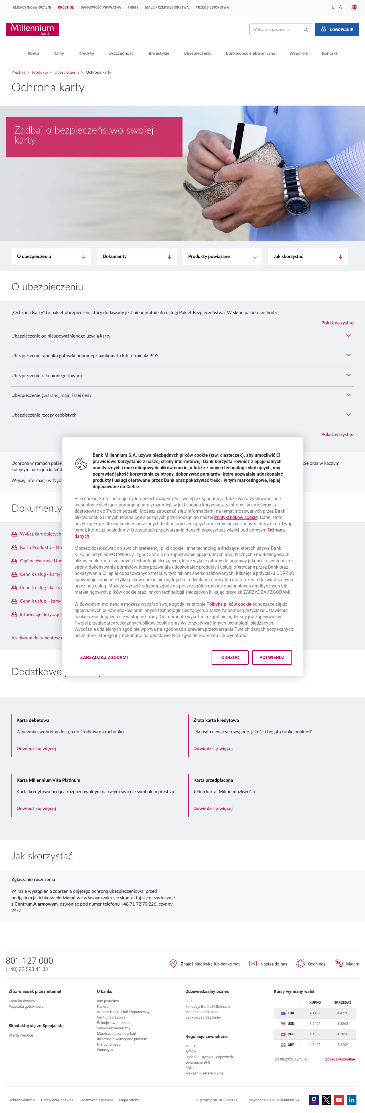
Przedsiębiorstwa (212, 7)
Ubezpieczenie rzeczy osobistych (44, 415)
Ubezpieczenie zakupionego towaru (46, 375)
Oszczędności (121, 53)
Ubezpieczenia (198, 53)
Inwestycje (159, 53)
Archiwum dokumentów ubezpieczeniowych (55, 638)
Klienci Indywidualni (32, 7)
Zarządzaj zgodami (107, 659)
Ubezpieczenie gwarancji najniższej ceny (51, 395)
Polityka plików (228, 604)
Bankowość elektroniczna (250, 53)
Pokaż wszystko (337, 323)
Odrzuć (230, 657)
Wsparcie (298, 53)
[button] (354, 7)
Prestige (66, 7)
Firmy (133, 7)
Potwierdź (271, 657)
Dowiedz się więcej (36, 748)
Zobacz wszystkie (340, 1059)
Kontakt (329, 53)
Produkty (40, 72)
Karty (58, 53)
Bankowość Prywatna (101, 7)
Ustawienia (57, 1100)
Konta (33, 53)
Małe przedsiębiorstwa (167, 7)
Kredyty (86, 53)
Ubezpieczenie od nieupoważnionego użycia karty (60, 336)
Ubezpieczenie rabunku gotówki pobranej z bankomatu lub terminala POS (85, 356)
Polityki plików (235, 517)
